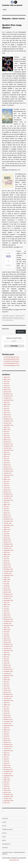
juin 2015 (6, 656)
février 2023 (7, 465)
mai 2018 (6, 583)
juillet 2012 (7, 729)
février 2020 (7, 540)
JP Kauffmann (10, 317)
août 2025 (7, 402)
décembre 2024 (8, 419)
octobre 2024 (7, 423)
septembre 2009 (8, 800)
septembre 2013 (8, 700)
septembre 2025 (8, 400)
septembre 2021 (8, 500)
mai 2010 (6, 784)
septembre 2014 (8, 675)
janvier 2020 (7, 542)
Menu (4, 9)
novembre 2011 (8, 746)
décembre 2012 (8, 719)
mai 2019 (6, 558)
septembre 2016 (8, 625)
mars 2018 (7, 588)
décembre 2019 (8, 544)
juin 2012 (6, 732)
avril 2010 (6, 786)
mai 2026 (6, 383)
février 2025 (7, 414)
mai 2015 (6, 659)
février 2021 (7, 515)
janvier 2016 (7, 642)
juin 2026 (6, 381)
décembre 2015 (8, 644)
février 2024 (7, 439)
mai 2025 (6, 408)
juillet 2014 (7, 679)
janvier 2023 (7, 467)
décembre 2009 (8, 794)
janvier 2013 (7, 717)
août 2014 (6, 677)
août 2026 (7, 377)
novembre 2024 (8, 421)
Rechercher (5, 328)
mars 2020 (7, 538)
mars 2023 (7, 462)
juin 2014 (6, 681)
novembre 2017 (8, 596)
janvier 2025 (7, 417)
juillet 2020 (7, 529)
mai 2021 (6, 508)
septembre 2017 (8, 600)
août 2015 (6, 652)
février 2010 (7, 790)
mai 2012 (6, 734)
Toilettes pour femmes (19, 318)
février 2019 (7, 565)
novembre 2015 (8, 646)
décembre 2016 (8, 619)
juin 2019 (6, 556)
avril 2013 (6, 711)
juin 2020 (6, 531)
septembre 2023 (8, 450)
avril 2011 (6, 761)
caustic (4, 822)
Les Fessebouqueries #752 (11, 359)
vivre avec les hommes (7, 320)
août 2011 (6, 752)
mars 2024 (7, 437)
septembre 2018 (8, 575)
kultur (4, 836)
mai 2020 (6, 533)
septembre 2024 (8, 425)
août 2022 (7, 477)
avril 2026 (7, 385)
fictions (4, 833)
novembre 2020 (8, 521)
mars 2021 (7, 513)
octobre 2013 (7, 698)
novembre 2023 (8, 446)
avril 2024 (7, 435)
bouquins (12, 315)
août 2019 (6, 552)
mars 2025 (7, 412)
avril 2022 (7, 485)
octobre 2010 (7, 773)
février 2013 (7, 715)
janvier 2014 (7, 692)
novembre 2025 (8, 396)
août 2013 (6, 702)
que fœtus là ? (6, 844)
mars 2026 (7, 387)
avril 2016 (6, 636)
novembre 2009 (8, 796)
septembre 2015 (8, 650)
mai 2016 (6, 633)
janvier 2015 (7, 667)
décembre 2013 (8, 694)
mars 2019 (7, 563)
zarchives (5, 847)
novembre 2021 (8, 496)
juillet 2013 (7, 704)
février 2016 (7, 640)
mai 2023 (6, 458)
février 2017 (7, 615)
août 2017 (6, 602)
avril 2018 (6, 586)
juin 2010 (6, 782)
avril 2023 (6, 460)
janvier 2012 (7, 742)
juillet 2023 (7, 454)
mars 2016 (7, 638)
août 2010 (6, 777)
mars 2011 (6, 763)
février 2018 (7, 590)
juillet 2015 (7, 654)
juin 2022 (6, 481)
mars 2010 (7, 788)
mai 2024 (6, 433)
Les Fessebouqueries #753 (11, 357)
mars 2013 (7, 713)
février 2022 (7, 490)
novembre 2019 (8, 546)
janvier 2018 (7, 592)
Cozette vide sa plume (12, 5)
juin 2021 (6, 506)
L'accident (16, 317)
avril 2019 (6, 560)
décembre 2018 (8, 569)
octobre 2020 (7, 523)
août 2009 (7, 802)
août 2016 (6, 627)
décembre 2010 (8, 769)
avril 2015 (6, 661)
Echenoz (18, 315)
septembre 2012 (8, 725)
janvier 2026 (7, 392)
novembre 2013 (8, 696)
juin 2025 (6, 406)
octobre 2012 (7, 723)
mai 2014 (6, 684)
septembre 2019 (8, 550)
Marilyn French (9, 318)
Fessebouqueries (7, 829)
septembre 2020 (8, 525)
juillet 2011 (7, 754)
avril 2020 (7, 535)
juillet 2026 (7, 379)
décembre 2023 (8, 444)
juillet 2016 (7, 629)
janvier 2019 (7, 567)
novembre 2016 (8, 621)
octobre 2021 (7, 498)
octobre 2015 (7, 648)
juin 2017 (6, 606)
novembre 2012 (8, 721)
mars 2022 (7, 487)
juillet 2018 (7, 579)
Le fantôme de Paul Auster (11, 361)
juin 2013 (6, 707)
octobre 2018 (7, 573)
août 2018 (6, 577)
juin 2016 (6, 631)
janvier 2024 (7, 442)
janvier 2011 (7, 767)
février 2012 (7, 740)
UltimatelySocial (14, 860)
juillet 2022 (7, 479)
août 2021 (6, 502)
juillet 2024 (7, 429)
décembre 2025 (8, 394)
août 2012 (6, 727)
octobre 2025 (7, 398)
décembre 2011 (8, 744)
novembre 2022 (8, 471)
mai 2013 (6, 709)
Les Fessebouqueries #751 (11, 363)
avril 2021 (6, 510)
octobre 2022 (7, 473)
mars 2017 (7, 613)
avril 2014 (6, 686)
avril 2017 (6, 611)
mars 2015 (7, 663)
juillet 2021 (7, 504)
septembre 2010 (8, 775)
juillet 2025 (7, 404)
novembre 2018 (8, 571)
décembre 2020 (8, 519)
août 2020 (7, 527)
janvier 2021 (7, 517)
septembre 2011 (8, 750)
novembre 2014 (8, 671)
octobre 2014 (7, 673)
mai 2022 (6, 483)
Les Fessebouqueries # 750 (11, 365)
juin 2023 (6, 456)
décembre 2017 (8, 594)
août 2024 (7, 427)
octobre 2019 (7, 548)
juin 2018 (6, 581)
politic (4, 840)
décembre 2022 (8, 469)
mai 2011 (6, 759)
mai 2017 (6, 608)
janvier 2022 (7, 492)
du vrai (4, 825)
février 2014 (7, 690)
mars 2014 (7, 688)
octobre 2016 (7, 623)
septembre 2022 (8, 475)
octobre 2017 (7, 598)
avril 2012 (6, 736)
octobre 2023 (7, 448)
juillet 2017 (7, 604)
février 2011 (7, 765)
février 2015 (7, 665)
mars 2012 (7, 738)
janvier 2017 (7, 617)
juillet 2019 (7, 554)
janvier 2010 (7, 792)
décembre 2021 (8, 494)
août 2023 (7, 452)
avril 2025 (7, 410)
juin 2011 (6, 757)
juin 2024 (6, 431)
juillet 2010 (7, 780)
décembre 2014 (8, 669)
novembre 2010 (8, 771)
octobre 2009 (8, 798)
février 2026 (7, 389)
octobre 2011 (7, 748)
